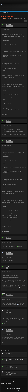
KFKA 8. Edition (9, 353)
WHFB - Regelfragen (9, 356)
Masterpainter (8, 362)
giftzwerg (10, 18)
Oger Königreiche (9, 374)
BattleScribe (6, 231)
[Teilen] (25, 21)
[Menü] (26, 1)
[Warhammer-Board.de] (14, 7)
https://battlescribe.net (9, 109)
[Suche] (22, 1)
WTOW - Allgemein (9, 363)
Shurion (7, 355)
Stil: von (14, 390)
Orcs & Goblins (8, 368)
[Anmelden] (10, 1)
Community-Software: (14, 388)
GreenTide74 (8, 367)
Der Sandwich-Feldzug (11, 366)
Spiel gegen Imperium (10, 372)
